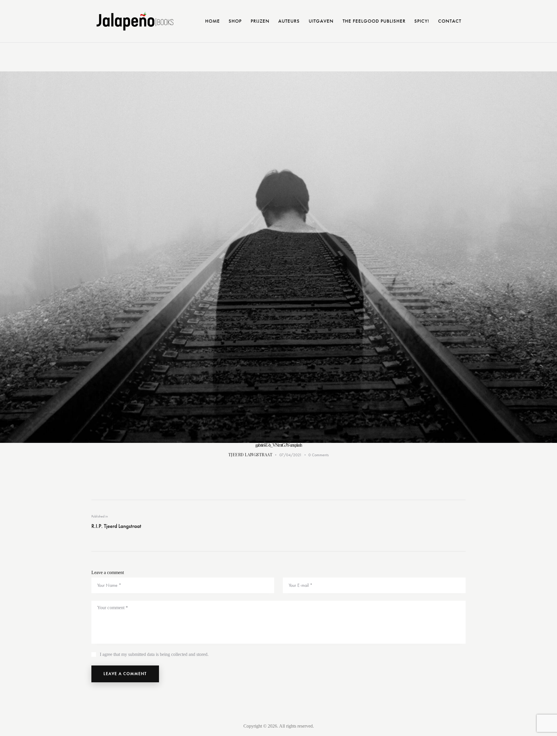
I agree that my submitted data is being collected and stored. (154, 654)
